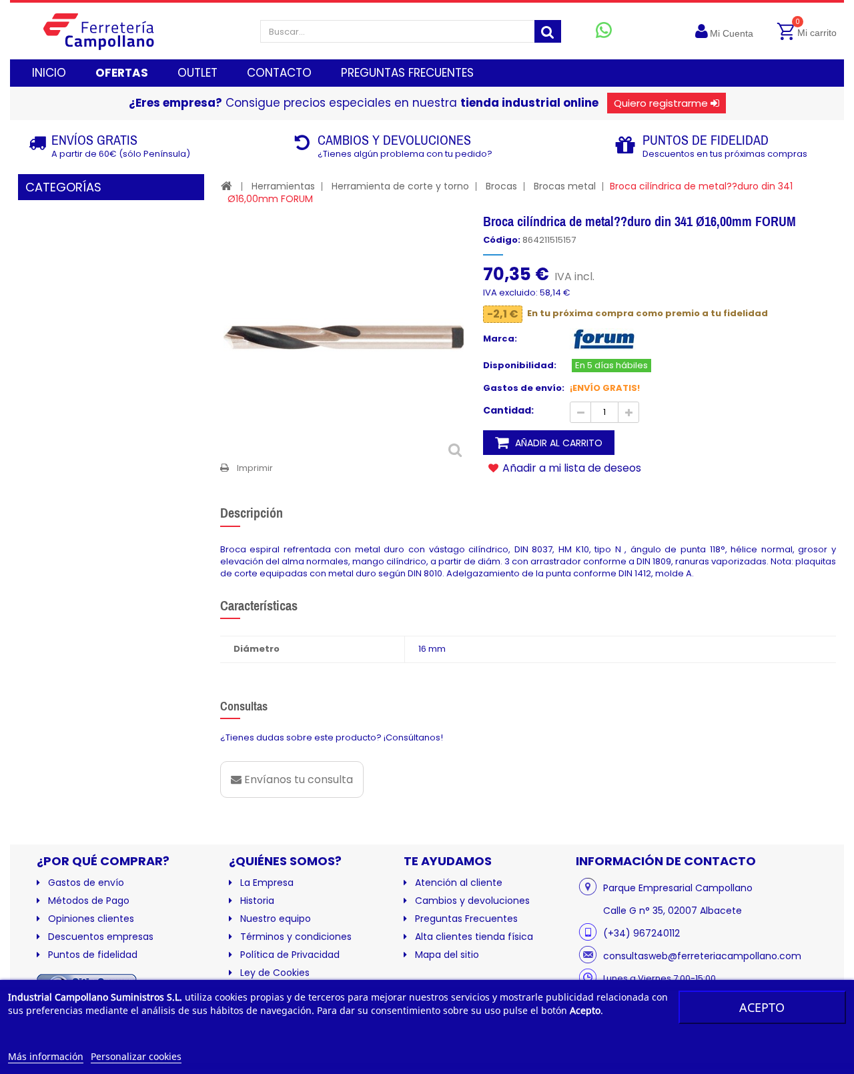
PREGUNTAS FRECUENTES (407, 73)
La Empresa (267, 882)
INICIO (49, 73)
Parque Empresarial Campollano (678, 888)
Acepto (762, 1007)
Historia (257, 900)
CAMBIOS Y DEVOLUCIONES (394, 139)
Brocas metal (565, 186)
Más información (45, 1056)
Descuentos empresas (100, 936)
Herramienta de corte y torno (400, 186)
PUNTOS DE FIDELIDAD (706, 139)
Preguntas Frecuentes (466, 918)
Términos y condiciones (296, 936)
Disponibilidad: (519, 366)
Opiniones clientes (91, 918)
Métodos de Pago (88, 900)
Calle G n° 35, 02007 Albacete (672, 910)
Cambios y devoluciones (472, 900)
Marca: (500, 339)
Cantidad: (508, 410)
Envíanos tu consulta (297, 779)
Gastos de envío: (523, 388)
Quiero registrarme (661, 103)
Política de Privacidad (290, 954)
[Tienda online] (109, 31)
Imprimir (255, 468)
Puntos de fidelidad (92, 954)
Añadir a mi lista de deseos (570, 467)
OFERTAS (121, 73)
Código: (501, 240)
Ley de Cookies (275, 972)
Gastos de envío (86, 882)
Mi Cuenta (731, 33)
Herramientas (283, 186)
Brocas (501, 186)
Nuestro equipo (275, 918)
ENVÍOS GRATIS (94, 139)
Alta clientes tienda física (474, 936)
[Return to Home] (226, 185)
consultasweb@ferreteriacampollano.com (702, 956)
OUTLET (197, 73)
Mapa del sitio (447, 954)
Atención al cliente (458, 882)
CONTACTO (279, 73)
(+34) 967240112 (641, 933)
